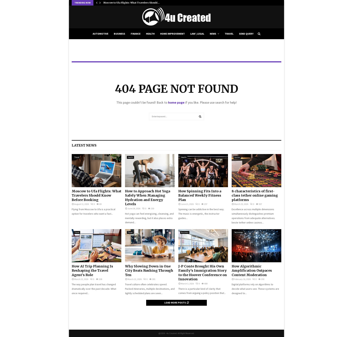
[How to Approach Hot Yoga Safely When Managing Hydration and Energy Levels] (150, 170)
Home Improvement (172, 33)
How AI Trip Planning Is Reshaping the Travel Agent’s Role (92, 270)
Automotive (100, 33)
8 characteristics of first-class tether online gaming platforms (255, 195)
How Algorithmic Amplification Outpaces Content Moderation (252, 270)
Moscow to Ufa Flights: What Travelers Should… (131, 2)
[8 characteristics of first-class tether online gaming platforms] (256, 170)
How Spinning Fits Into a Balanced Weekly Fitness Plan (199, 195)
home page (176, 102)
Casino (237, 157)
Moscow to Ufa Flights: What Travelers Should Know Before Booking (96, 195)
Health (150, 33)
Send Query (246, 33)
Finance (135, 33)
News (213, 33)
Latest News (84, 145)
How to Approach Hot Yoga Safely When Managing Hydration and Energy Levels (147, 197)
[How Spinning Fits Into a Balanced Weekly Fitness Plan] (203, 170)
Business (119, 33)
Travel (229, 33)
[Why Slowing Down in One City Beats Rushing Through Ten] (150, 245)
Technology (238, 232)
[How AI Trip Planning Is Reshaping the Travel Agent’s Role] (96, 245)
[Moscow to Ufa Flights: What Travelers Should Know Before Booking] (96, 170)
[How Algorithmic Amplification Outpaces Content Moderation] (256, 245)
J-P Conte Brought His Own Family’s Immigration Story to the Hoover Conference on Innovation (202, 272)
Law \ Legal (197, 33)
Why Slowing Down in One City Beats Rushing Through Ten (149, 270)
